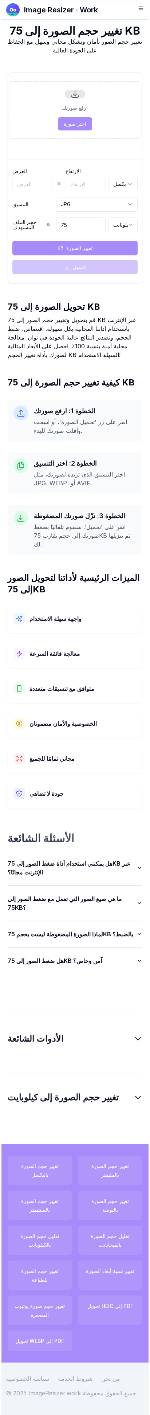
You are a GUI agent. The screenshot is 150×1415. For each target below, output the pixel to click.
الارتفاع (73, 171)
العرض (19, 171)
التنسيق (20, 204)
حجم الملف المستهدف (24, 225)
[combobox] (123, 184)
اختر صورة (75, 124)
